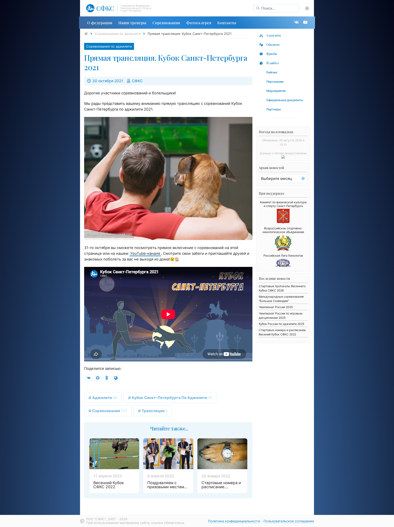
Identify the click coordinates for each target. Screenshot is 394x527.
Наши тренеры (132, 22)
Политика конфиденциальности (234, 521)
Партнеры (273, 109)
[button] (307, 8)
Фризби (271, 54)
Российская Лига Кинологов (283, 255)
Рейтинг (271, 72)
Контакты (226, 22)
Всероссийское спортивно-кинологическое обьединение (283, 230)
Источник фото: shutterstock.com (109, 234)
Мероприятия (276, 91)
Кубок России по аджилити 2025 (281, 324)
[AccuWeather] (283, 157)
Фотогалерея (198, 22)
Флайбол (272, 63)
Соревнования (166, 22)
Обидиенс (273, 45)
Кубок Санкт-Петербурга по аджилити (171, 397)
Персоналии (274, 81)
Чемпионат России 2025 (276, 307)
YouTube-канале (145, 253)
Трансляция (154, 410)
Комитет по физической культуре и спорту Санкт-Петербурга (283, 204)
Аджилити (104, 397)
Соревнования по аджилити (118, 34)
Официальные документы (284, 100)
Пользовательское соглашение (288, 521)
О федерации (99, 22)
